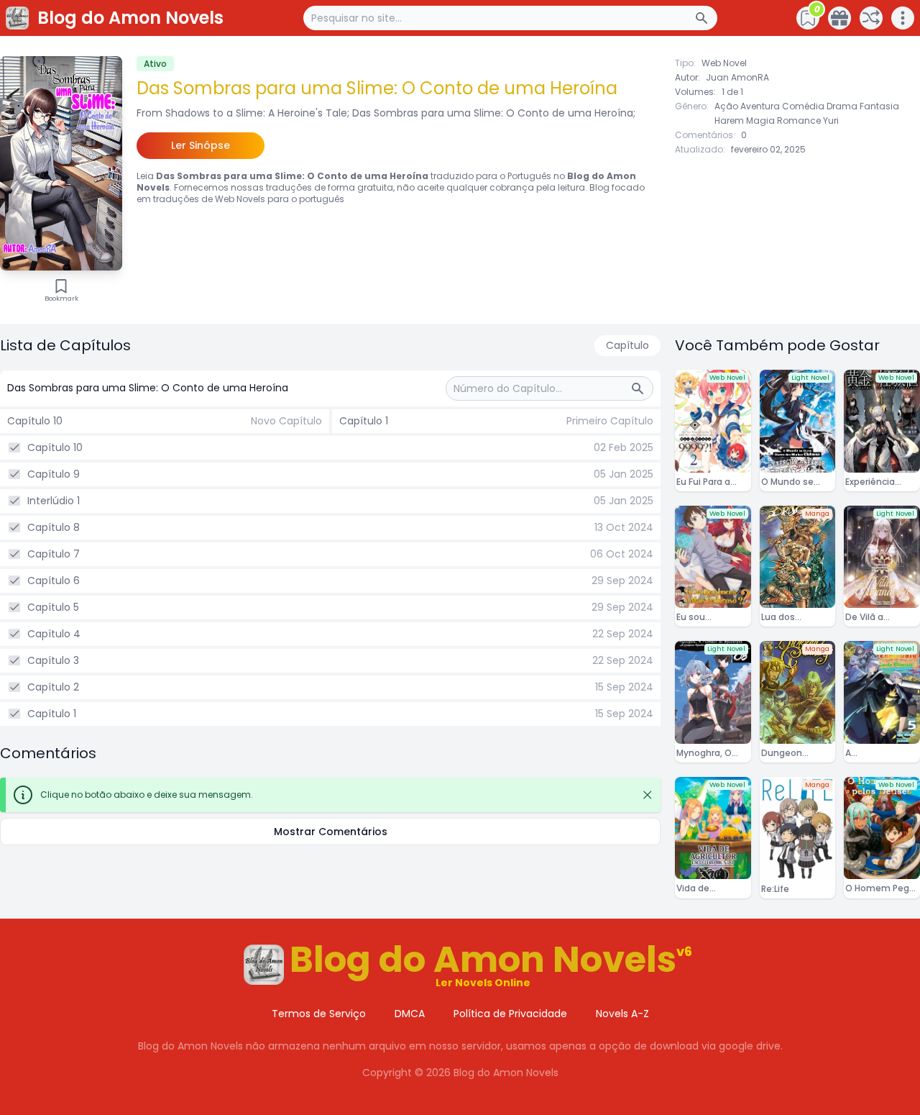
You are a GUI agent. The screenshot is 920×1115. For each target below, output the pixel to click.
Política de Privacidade (510, 1013)
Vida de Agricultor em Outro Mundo (706, 888)
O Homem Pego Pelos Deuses (880, 888)
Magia (760, 120)
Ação (726, 106)
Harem (729, 120)
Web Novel (724, 63)
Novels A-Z (622, 1013)
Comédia (803, 106)
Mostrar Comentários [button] (330, 831)
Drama (842, 106)
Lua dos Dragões (780, 617)
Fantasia (879, 106)
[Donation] (839, 17)
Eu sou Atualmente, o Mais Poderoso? (710, 617)
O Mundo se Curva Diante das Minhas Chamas (790, 481)
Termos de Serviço (319, 1013)
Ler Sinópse (200, 145)
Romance (799, 120)
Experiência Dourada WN (872, 481)
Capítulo (627, 345)
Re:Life (775, 889)
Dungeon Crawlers (781, 753)
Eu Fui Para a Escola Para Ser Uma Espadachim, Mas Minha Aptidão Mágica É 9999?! (710, 481)
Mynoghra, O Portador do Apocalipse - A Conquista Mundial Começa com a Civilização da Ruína (710, 753)
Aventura (760, 106)
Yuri (831, 120)
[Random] (871, 17)
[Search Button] (705, 18)
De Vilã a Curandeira (870, 617)
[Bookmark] (61, 286)
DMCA (410, 1013)
